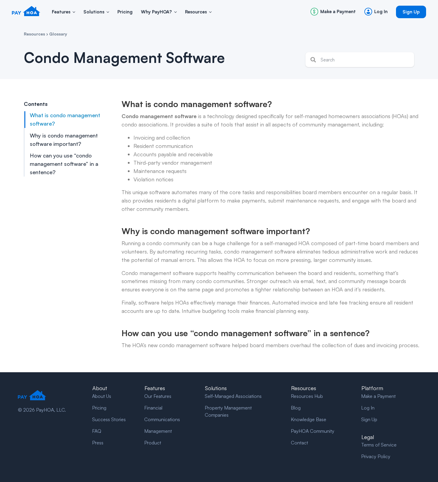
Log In (368, 408)
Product (152, 443)
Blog (296, 408)
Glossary (58, 33)
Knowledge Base (308, 419)
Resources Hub (307, 396)
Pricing (99, 408)
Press (97, 443)
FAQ (96, 431)
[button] (73, 12)
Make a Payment (378, 396)
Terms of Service (379, 445)
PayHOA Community (312, 431)
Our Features (157, 396)
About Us (101, 396)
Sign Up (369, 419)
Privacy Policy (375, 456)
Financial (153, 408)
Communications (162, 419)
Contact (299, 443)
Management (158, 431)
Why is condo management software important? (64, 139)
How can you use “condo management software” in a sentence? (64, 164)
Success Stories (109, 419)
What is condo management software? (65, 119)
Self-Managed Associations (233, 396)
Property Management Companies (228, 411)
